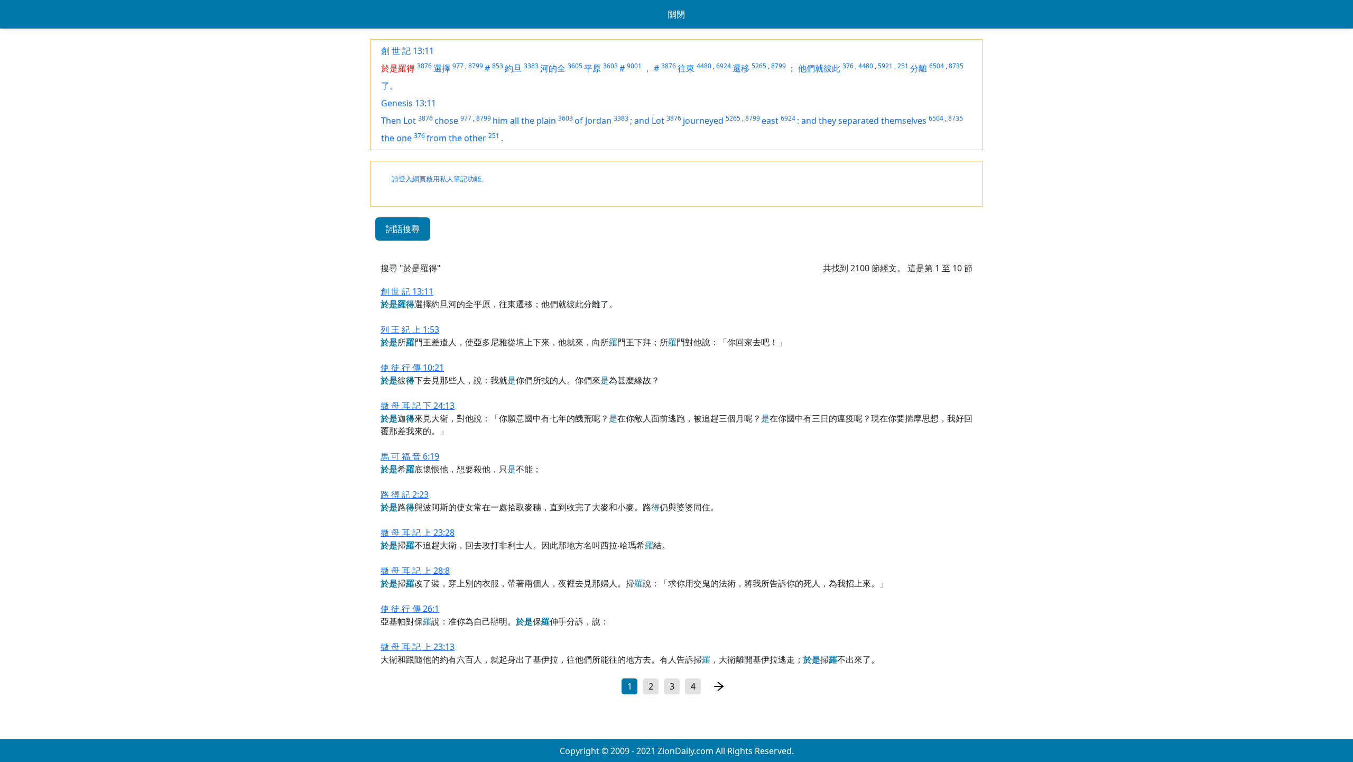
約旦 (513, 68)
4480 (704, 65)
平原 (592, 68)
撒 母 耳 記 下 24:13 (418, 405)
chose (446, 120)
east (770, 120)
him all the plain (524, 120)
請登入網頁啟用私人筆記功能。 (440, 179)
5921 (885, 65)
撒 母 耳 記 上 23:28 (418, 532)
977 (458, 65)
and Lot (649, 120)
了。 (389, 85)
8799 (475, 65)
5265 (759, 65)
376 (848, 65)
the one (396, 138)
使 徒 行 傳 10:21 (412, 367)
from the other (456, 138)
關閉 (676, 14)
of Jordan (592, 120)
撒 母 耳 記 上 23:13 (418, 647)
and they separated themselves (863, 120)
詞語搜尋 (403, 229)
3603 (610, 65)
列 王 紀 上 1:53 (410, 329)
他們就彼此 (819, 68)
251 (903, 65)
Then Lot (398, 120)
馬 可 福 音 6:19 (410, 456)
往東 (686, 68)
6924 (723, 65)
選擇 (441, 68)
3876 (424, 65)
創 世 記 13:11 (407, 51)
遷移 (741, 68)
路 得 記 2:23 (405, 494)
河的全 (553, 68)
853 (497, 65)
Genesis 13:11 (408, 103)
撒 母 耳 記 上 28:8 (415, 570)
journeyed (703, 120)
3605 (575, 65)
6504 (936, 65)
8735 (956, 65)
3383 (531, 65)
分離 (918, 68)
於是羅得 (398, 68)
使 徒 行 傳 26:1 (410, 608)
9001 (634, 65)
